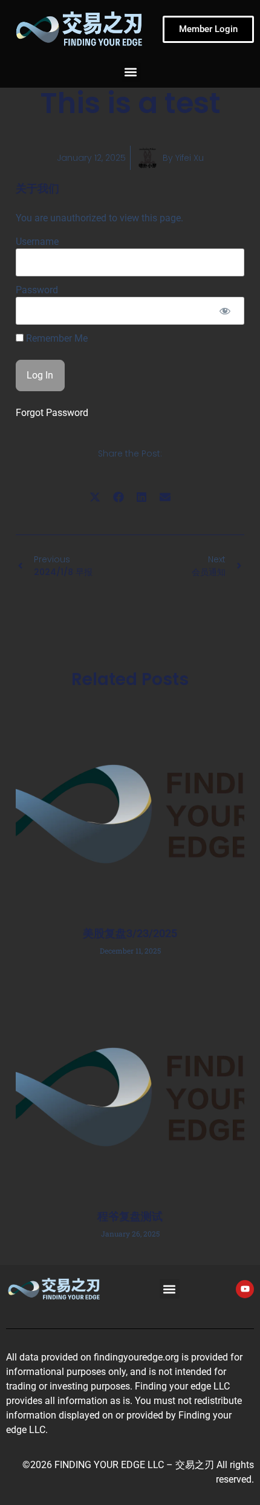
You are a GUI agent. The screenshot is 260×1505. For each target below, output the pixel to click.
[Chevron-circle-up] (245, 1008)
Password (37, 290)
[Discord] (245, 978)
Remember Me (56, 338)
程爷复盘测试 (130, 1216)
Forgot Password (52, 412)
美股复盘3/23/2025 (130, 933)
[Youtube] (245, 916)
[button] (131, 72)
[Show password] (224, 311)
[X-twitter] (245, 947)
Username (37, 241)
